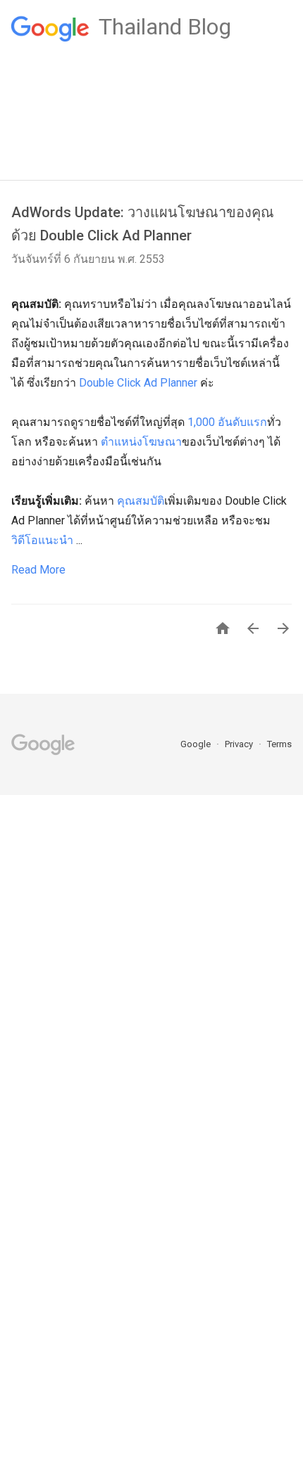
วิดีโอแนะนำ (42, 540)
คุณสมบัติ (140, 501)
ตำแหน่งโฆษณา (141, 441)
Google (196, 744)
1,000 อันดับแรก (227, 422)
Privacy (240, 744)
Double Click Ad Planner (138, 382)
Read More (38, 569)
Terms (279, 744)
